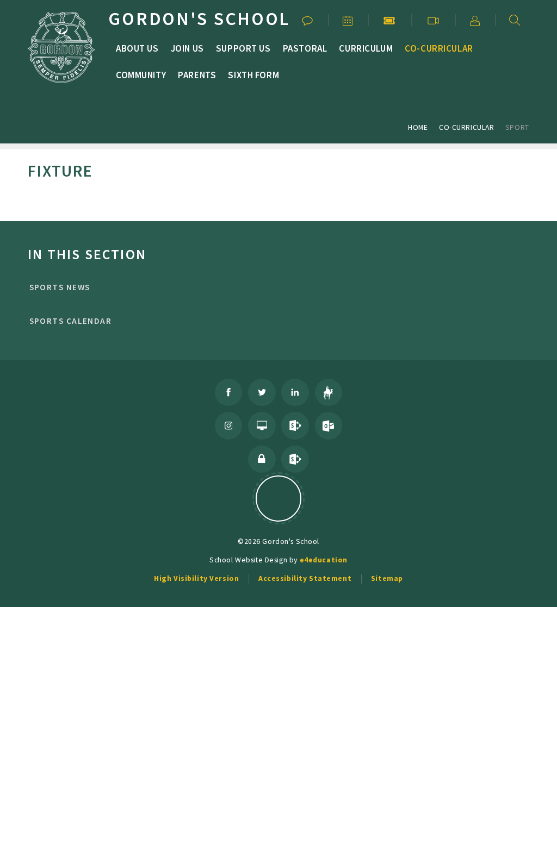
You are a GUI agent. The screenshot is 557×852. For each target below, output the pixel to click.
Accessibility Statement (304, 578)
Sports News (59, 287)
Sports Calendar (70, 321)
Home (418, 127)
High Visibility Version (196, 578)
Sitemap (387, 578)
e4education (324, 560)
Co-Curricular (466, 127)
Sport (517, 127)
